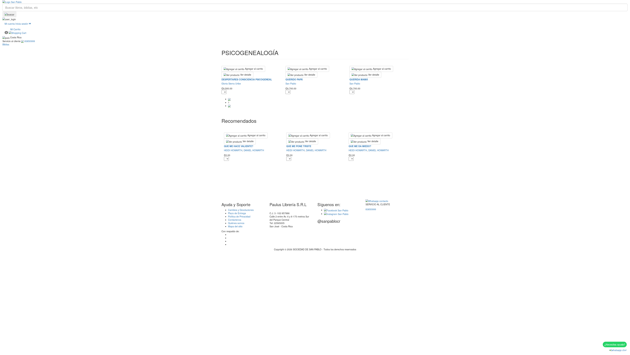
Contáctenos (234, 219)
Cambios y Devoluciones (241, 210)
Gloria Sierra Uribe (231, 83)
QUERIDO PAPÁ (294, 79)
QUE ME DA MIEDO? (360, 146)
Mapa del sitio (235, 226)
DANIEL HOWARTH (254, 150)
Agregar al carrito (253, 68)
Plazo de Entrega (237, 213)
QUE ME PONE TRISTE (298, 146)
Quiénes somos (236, 223)
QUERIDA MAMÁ (358, 79)
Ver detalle (245, 74)
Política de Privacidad (239, 216)
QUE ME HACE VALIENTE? (238, 146)
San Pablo (290, 83)
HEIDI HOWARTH (233, 150)
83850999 (371, 209)
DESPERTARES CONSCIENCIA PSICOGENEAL (246, 79)
